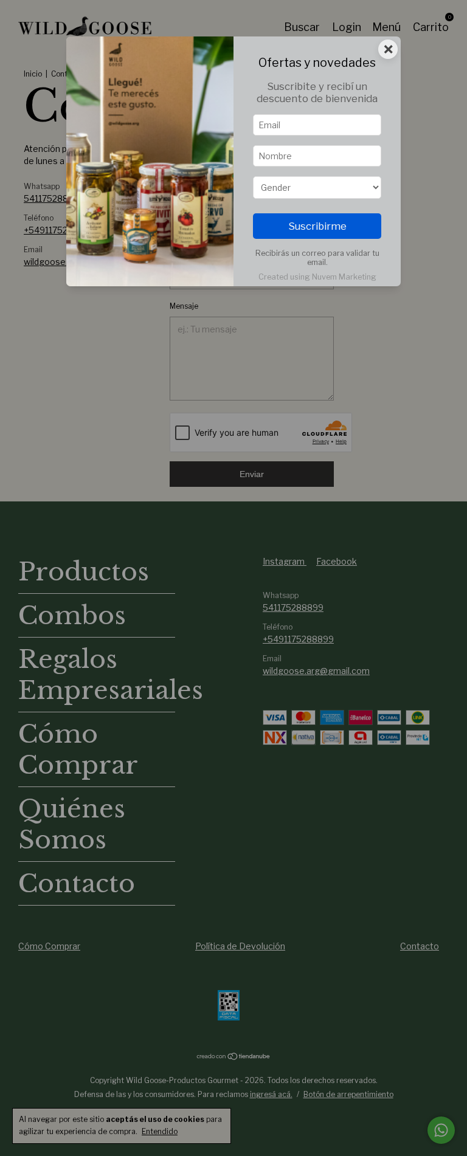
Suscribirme (317, 226)
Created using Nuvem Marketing (317, 276)
